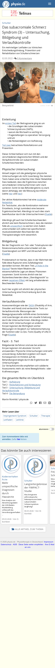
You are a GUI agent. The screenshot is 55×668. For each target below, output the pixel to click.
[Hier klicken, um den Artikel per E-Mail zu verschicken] (45, 403)
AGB (15, 544)
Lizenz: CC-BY (45, 106)
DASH (31, 305)
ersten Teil (10, 123)
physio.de (13, 3)
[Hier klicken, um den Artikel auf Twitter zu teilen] (36, 403)
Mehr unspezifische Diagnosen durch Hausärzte (10, 489)
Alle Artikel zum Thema (29, 529)
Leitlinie (20, 419)
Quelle (48, 214)
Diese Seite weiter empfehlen (31, 544)
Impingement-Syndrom (14, 415)
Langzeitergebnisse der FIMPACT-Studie (35, 487)
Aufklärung (14, 381)
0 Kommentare (24, 58)
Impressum (48, 542)
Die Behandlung (17, 393)
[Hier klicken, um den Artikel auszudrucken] (50, 403)
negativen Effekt (17, 280)
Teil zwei (6, 145)
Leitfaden (8, 419)
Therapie (45, 415)
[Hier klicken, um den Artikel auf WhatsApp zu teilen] (31, 403)
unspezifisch (16, 226)
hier (11, 193)
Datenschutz (6, 544)
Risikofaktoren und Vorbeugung (25, 384)
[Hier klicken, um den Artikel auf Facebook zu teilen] (40, 403)
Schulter (34, 415)
